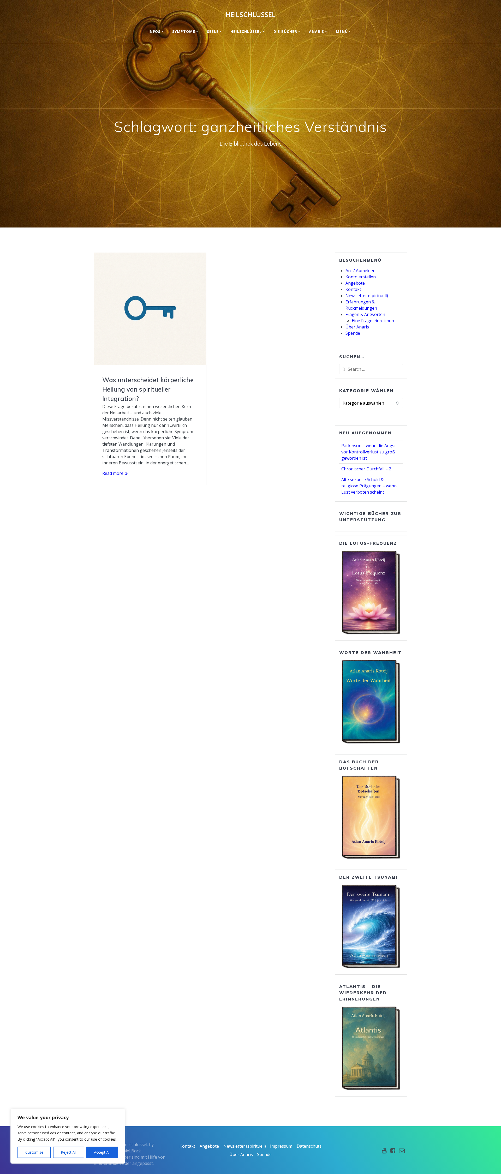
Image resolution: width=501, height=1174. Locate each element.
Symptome (183, 31)
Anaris (316, 31)
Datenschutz (309, 1146)
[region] (67, 1136)
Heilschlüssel (251, 14)
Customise (34, 1152)
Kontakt (353, 289)
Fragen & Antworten (365, 314)
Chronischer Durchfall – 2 (366, 469)
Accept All (102, 1152)
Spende (352, 333)
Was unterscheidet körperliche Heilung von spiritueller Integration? (148, 389)
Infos (154, 31)
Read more (112, 473)
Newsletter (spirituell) (366, 295)
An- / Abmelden (360, 270)
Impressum (281, 1146)
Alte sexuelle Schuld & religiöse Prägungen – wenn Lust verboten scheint (369, 486)
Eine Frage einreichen (373, 321)
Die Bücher (285, 31)
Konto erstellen (360, 277)
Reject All (68, 1152)
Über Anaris (357, 327)
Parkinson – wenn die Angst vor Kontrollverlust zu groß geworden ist (368, 452)
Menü (342, 31)
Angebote (355, 283)
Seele (213, 31)
